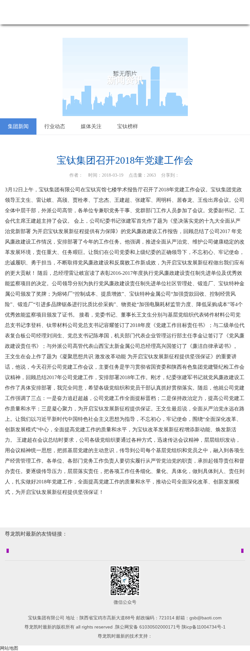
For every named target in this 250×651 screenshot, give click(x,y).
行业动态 (54, 126)
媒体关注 (91, 126)
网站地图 (9, 648)
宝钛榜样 (127, 126)
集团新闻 (18, 126)
